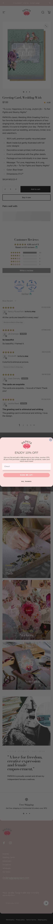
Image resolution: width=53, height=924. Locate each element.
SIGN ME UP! (26, 475)
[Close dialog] (50, 439)
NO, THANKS (26, 481)
